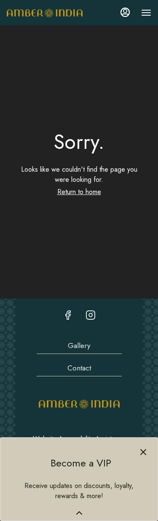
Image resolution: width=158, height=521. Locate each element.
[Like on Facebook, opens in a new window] (68, 315)
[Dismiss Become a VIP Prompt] (143, 452)
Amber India (79, 404)
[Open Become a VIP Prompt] (79, 513)
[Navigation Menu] (146, 12)
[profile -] (125, 12)
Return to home (79, 192)
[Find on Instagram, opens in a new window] (91, 315)
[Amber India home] (45, 12)
